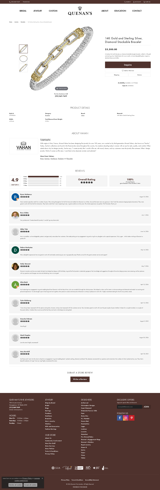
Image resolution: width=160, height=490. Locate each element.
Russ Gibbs (24, 213)
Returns (139, 75)
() (61, 176)
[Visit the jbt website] (96, 468)
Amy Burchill (25, 351)
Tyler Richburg (25, 300)
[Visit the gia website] (56, 468)
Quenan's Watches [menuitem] (87, 442)
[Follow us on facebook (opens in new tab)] (119, 418)
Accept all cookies (30, 485)
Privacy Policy (50, 454)
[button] (127, 2)
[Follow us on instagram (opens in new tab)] (125, 418)
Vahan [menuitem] (83, 458)
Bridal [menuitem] (47, 405)
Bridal (23, 10)
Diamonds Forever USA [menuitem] (89, 411)
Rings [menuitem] (47, 408)
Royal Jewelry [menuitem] (86, 445)
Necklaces (53, 159)
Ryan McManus (26, 194)
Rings (42, 159)
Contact (137, 10)
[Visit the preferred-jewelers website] (67, 468)
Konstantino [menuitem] (85, 424)
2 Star (25, 183)
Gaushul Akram (26, 319)
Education (120, 10)
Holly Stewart (25, 264)
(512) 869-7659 (61, 96)
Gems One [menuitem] (84, 416)
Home (10, 22)
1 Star (25, 185)
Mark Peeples (25, 335)
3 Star (25, 181)
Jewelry (37, 10)
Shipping (116, 75)
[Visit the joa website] (105, 468)
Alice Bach (24, 282)
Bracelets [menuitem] (48, 418)
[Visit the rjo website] (88, 468)
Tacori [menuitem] (83, 453)
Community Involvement (53, 441)
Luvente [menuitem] (84, 432)
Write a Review (80, 379)
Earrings (47, 159)
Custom (53, 10)
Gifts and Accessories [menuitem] (52, 426)
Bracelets (23, 22)
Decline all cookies (15, 485)
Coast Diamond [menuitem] (86, 408)
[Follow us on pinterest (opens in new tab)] (131, 418)
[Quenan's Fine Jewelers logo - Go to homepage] (80, 10)
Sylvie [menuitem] (83, 450)
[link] (14, 2)
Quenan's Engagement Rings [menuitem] (90, 439)
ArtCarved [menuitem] (84, 403)
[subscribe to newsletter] (146, 407)
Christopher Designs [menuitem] (88, 405)
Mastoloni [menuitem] (84, 434)
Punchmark (83, 487)
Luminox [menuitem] (84, 429)
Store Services (50, 446)
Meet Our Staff (50, 443)
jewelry (16, 22)
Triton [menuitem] (83, 455)
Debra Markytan (26, 247)
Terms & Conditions (51, 451)
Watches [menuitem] (48, 424)
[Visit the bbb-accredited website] (78, 468)
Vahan (82, 115)
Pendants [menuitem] (48, 413)
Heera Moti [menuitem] (85, 421)
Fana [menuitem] (82, 413)
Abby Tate (24, 229)
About (104, 10)
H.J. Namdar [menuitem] (85, 418)
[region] (61, 58)
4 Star (25, 179)
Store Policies (49, 449)
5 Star (25, 176)
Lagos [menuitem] (83, 426)
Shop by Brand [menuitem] (50, 403)
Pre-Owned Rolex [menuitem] (87, 437)
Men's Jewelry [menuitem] (50, 421)
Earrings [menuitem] (48, 411)
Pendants (61, 159)
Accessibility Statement (92, 480)
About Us (48, 438)
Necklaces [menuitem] (48, 416)
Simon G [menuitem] (84, 447)
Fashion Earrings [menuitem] (50, 429)
